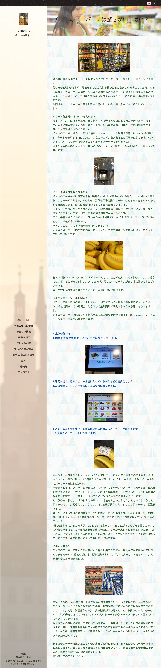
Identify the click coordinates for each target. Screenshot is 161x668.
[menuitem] (23, 320)
